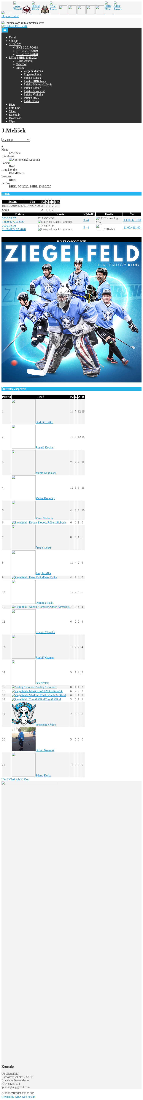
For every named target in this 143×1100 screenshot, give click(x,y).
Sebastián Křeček (46, 724)
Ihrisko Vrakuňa (33, 94)
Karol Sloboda (44, 518)
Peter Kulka (50, 577)
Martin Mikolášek (46, 472)
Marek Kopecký (45, 498)
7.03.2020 (13, 220)
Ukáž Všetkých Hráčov (15, 779)
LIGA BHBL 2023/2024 (23, 57)
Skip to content (10, 16)
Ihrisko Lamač (32, 87)
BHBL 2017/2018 (27, 47)
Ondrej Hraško (44, 422)
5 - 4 (86, 227)
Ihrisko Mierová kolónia (38, 84)
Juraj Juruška (43, 573)
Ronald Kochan (45, 447)
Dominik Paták (44, 602)
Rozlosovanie (24, 61)
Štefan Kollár (43, 547)
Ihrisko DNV (31, 97)
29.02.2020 (14, 227)
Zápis (12, 121)
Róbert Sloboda (56, 522)
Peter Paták (42, 683)
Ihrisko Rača (31, 101)
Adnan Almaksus (59, 606)
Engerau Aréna (33, 74)
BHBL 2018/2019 (27, 50)
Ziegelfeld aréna (33, 71)
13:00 (132, 220)
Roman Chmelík (45, 632)
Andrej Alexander (46, 687)
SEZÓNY (15, 44)
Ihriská (20, 67)
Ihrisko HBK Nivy (35, 81)
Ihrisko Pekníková (34, 91)
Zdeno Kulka (43, 775)
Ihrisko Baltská (33, 77)
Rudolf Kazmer (45, 657)
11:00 (131, 227)
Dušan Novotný (45, 750)
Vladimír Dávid (56, 695)
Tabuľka (21, 64)
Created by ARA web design (18, 1096)
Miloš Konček (54, 691)
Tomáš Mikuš (53, 699)
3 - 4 (86, 220)
